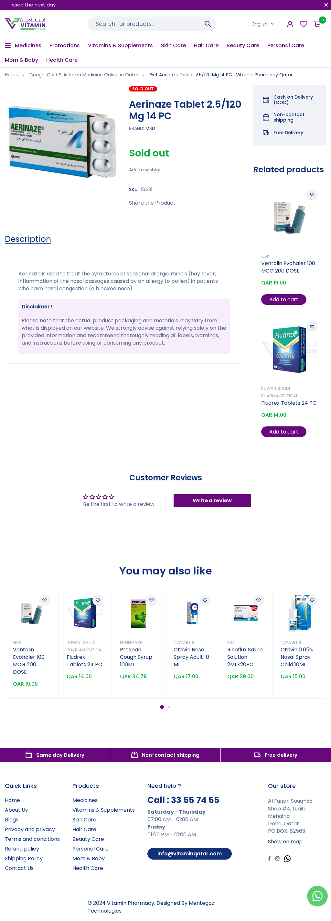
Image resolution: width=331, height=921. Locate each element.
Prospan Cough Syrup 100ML (136, 657)
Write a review (212, 500)
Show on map (285, 841)
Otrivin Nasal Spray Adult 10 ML (191, 657)
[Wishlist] (303, 24)
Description (28, 239)
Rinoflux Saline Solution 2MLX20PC (245, 657)
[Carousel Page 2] (169, 706)
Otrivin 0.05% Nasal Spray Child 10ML (297, 657)
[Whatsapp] (287, 859)
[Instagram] (277, 859)
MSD (150, 128)
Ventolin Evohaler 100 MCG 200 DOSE (288, 267)
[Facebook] (269, 859)
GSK (265, 256)
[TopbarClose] (326, 5)
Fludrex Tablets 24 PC (288, 403)
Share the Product (152, 203)
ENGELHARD (131, 642)
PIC (230, 642)
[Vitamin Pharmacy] (25, 24)
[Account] (290, 24)
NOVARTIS (184, 642)
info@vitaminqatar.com (189, 853)
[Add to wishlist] (312, 194)
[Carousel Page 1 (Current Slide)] (162, 707)
